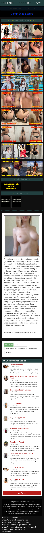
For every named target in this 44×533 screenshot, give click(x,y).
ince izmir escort (11, 348)
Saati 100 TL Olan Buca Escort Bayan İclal (24, 377)
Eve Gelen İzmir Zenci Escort (21, 453)
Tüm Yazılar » (22, 493)
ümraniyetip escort (28, 527)
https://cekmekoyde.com (11, 517)
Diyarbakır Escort (16, 364)
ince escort (9, 352)
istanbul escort (7, 529)
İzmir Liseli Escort (17, 403)
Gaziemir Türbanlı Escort (19, 428)
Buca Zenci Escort (17, 442)
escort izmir (33, 348)
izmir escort (22, 348)
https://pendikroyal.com (11, 527)
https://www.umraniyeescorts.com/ (15, 522)
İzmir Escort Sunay (17, 416)
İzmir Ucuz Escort (17, 467)
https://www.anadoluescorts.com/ (15, 519)
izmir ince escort (20, 345)
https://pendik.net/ (9, 524)
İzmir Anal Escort (17, 479)
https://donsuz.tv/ (24, 524)
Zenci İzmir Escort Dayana (20, 389)
